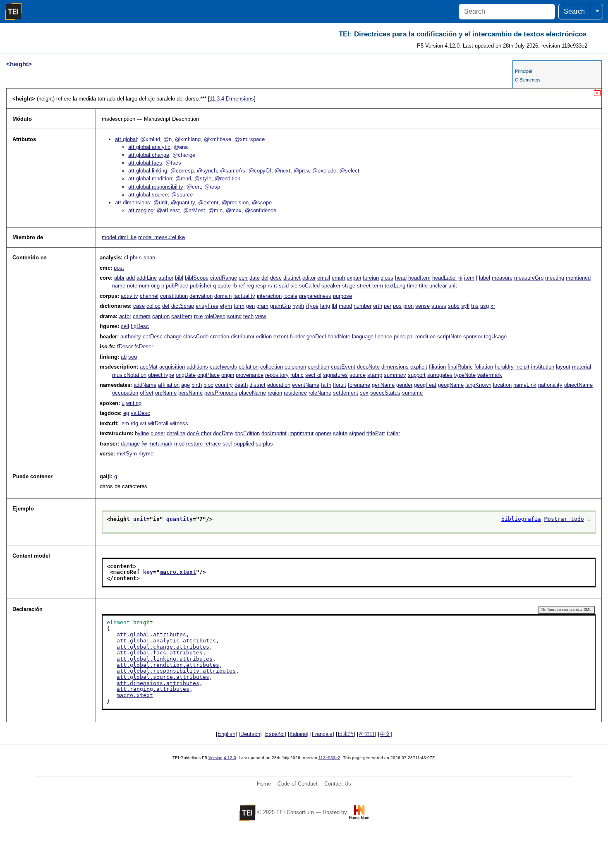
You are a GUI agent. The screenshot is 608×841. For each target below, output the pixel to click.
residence (295, 393)
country (224, 385)
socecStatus (385, 393)
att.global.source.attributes (163, 677)
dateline (176, 433)
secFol (313, 375)
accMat (149, 367)
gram (262, 306)
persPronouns (220, 393)
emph (338, 278)
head (401, 278)
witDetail (158, 423)
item (469, 278)
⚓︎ (589, 519)
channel (149, 296)
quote (224, 286)
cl (126, 257)
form (239, 306)
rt (275, 286)
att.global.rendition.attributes (168, 665)
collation (249, 367)
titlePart (375, 433)
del (264, 278)
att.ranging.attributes (153, 689)
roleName (320, 393)
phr (133, 257)
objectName (578, 385)
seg (132, 357)
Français (322, 734)
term (377, 286)
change (173, 336)
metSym (127, 453)
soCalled (309, 286)
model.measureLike (161, 237)
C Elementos (528, 79)
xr (493, 306)
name (118, 286)
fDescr (125, 346)
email (323, 278)
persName (190, 393)
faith (326, 385)
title (423, 286)
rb (234, 286)
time (412, 286)
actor (125, 316)
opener (323, 433)
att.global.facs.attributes (160, 652)
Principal (523, 71)
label (484, 278)
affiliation (169, 385)
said (284, 286)
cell (125, 326)
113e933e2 (329, 757)
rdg (134, 423)
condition (318, 367)
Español (275, 734)
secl (227, 444)
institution (542, 367)
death (241, 385)
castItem (181, 316)
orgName (166, 393)
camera (142, 316)
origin (227, 375)
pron (408, 306)
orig (155, 286)
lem (124, 423)
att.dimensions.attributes (158, 683)
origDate (186, 375)
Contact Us (337, 784)
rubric (297, 375)
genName (383, 385)
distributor (242, 336)
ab (124, 357)
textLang (395, 286)
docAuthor (199, 433)
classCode (195, 336)
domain (223, 296)
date (254, 278)
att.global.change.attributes (163, 647)
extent (280, 336)
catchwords (223, 367)
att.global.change (148, 155)
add (130, 278)
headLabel (444, 278)
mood (345, 306)
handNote (339, 336)
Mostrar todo (564, 519)
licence (383, 336)
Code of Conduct (298, 784)
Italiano (298, 734)
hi (460, 278)
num (144, 286)
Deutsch (250, 734)
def (166, 306)
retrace (212, 444)
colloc (153, 306)
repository (277, 375)
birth (196, 385)
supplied (244, 444)
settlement (345, 393)
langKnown (478, 385)
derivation (201, 296)
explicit (418, 367)
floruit (339, 385)
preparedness (315, 296)
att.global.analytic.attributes (166, 640)
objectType (161, 375)
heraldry (504, 367)
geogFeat (425, 385)
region (275, 393)
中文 (385, 734)
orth (377, 306)
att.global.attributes (151, 634)
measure (502, 278)
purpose (342, 296)
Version (215, 757)
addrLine (146, 278)
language (362, 336)
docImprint (274, 433)
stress (438, 306)
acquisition (172, 367)
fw (144, 444)
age (185, 385)
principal (404, 336)
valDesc (140, 413)
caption (161, 316)
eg (126, 413)
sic (293, 286)
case (139, 306)
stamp (374, 375)
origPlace (208, 375)
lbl (334, 306)
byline (142, 433)
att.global (126, 139)
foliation (483, 367)
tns (475, 306)
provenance (249, 375)
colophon (295, 367)
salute (340, 433)
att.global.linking (147, 171)
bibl (179, 278)
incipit (522, 367)
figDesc (140, 326)
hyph (298, 306)
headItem (419, 278)
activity (129, 296)
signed (357, 433)
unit (452, 286)
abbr (119, 278)
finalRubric (460, 367)
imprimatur (301, 433)
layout (563, 367)
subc (454, 306)
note (132, 286)
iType (312, 306)
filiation (437, 367)
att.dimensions (132, 202)
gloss (387, 278)
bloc (208, 385)
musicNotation (129, 375)
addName (145, 385)
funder (297, 336)
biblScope (196, 278)
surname (412, 393)
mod (179, 444)
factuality (244, 296)
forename (359, 385)
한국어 (367, 734)
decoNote (368, 367)
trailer (393, 433)
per (387, 306)
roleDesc (214, 316)
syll (465, 306)
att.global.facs (145, 163)
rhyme (146, 453)
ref (242, 286)
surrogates (439, 375)
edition (264, 336)
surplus (264, 444)
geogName (451, 385)
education (278, 385)
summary (395, 375)
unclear (438, 286)
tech (248, 316)
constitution (174, 296)
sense (422, 306)
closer (158, 433)
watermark (489, 375)
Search (574, 11)
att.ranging (140, 210)
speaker (330, 286)
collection (271, 367)
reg (250, 286)
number (362, 306)
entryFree (207, 306)
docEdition (247, 433)
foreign (371, 278)
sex (364, 393)
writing (133, 403)
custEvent (343, 367)
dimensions (395, 367)
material (581, 367)
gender (404, 385)
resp (261, 286)
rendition (425, 336)
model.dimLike (119, 237)
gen (250, 306)
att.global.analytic (149, 147)
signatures (335, 375)
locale (290, 296)
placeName (252, 393)
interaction (269, 296)
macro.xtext (178, 572)
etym (226, 306)
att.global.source (148, 195)
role (198, 316)
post (119, 268)
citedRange (223, 278)
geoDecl (316, 336)
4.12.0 (230, 757)
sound (234, 316)
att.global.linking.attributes (165, 659)
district (257, 385)
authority (130, 336)
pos (397, 306)
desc (276, 278)
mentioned (578, 278)
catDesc (153, 336)
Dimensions (232, 99)
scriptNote (449, 336)
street (364, 286)
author (165, 278)
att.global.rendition (150, 178)
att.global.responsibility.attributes (176, 671)
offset (146, 393)
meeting (554, 278)
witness (179, 423)
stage (348, 286)
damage (130, 444)
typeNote (465, 375)
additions (197, 367)
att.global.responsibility (155, 187)
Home (264, 784)
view (260, 316)
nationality (550, 385)
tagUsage (495, 336)
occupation (125, 393)
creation (219, 336)
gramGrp (280, 306)
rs (270, 286)
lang (325, 306)
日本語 (346, 734)
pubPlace (177, 286)
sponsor (472, 336)
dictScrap (182, 306)
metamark (160, 444)
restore (194, 444)
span (149, 257)
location (502, 385)
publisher (200, 286)
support (417, 375)
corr (243, 278)
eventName (305, 385)
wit (143, 423)
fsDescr (143, 346)
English (226, 734)
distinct (292, 278)
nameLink (524, 385)
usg (484, 306)
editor (309, 278)
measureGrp (528, 278)
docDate (223, 433)
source (357, 375)
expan (354, 278)
